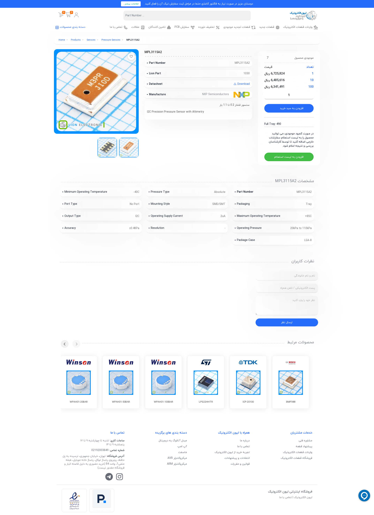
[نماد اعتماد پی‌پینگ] (101, 500)
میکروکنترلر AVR (177, 458)
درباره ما (245, 440)
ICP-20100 (248, 402)
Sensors (91, 40)
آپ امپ (182, 446)
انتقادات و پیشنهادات (237, 458)
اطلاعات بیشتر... (131, 3)
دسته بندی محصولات (72, 27)
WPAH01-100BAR (163, 402)
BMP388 (290, 402)
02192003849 (99, 450)
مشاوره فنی (305, 440)
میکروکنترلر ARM (177, 464)
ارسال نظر (286, 322)
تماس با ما (243, 446)
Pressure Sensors (110, 40)
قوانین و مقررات (240, 464)
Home (62, 40)
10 (312, 80)
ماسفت (182, 452)
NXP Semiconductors (216, 94)
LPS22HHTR (206, 402)
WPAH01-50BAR (121, 402)
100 (311, 87)
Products (76, 40)
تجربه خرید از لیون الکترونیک (232, 452)
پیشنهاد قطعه (304, 446)
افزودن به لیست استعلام (289, 157)
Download (243, 84)
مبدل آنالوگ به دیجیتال (173, 440)
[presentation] (76, 344)
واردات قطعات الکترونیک (297, 452)
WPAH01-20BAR (79, 402)
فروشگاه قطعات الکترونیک (296, 458)
